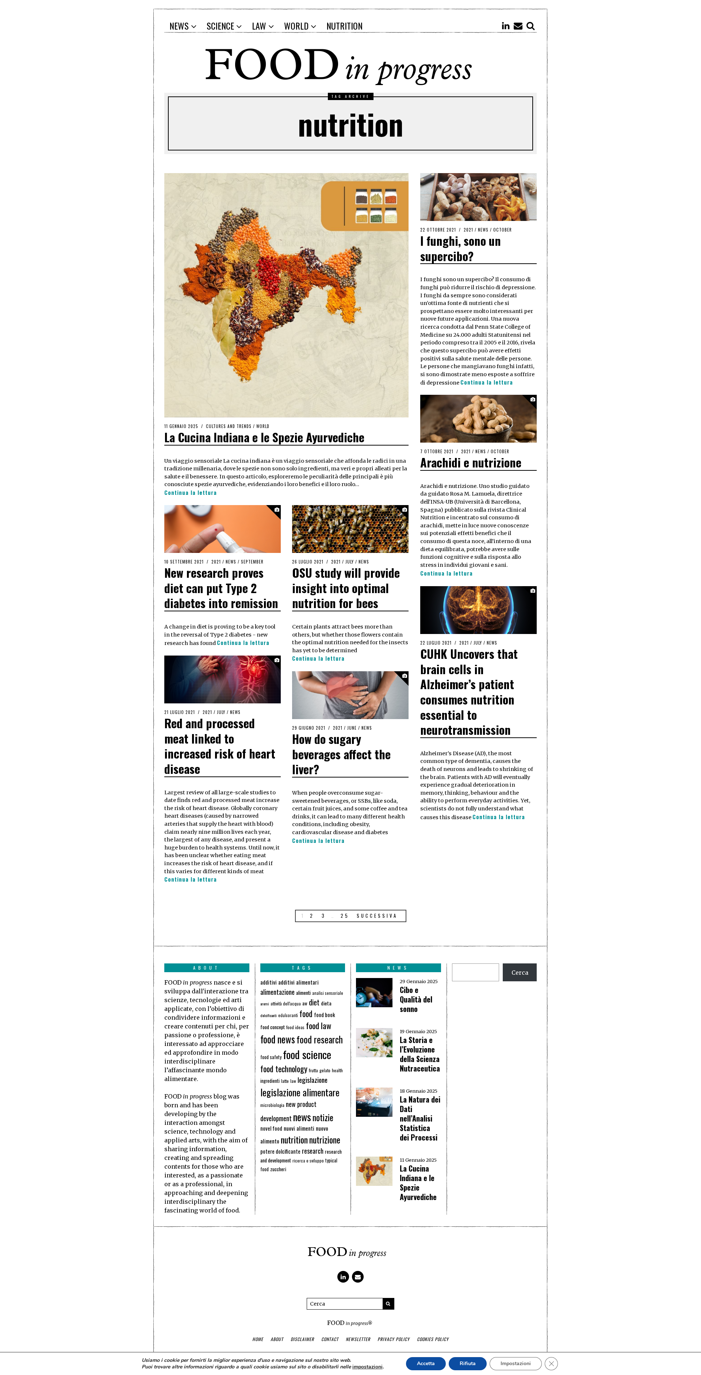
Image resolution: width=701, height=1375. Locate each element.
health (337, 1070)
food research (319, 1039)
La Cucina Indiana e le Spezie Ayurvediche (264, 437)
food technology (283, 1068)
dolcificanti (268, 1015)
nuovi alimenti (299, 1128)
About (277, 1339)
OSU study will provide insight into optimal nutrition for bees (346, 587)
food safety (270, 1057)
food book (324, 1015)
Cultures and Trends (229, 426)
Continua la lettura (190, 492)
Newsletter (358, 1339)
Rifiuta (468, 1363)
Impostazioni (516, 1363)
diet (314, 1002)
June (352, 728)
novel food (271, 1128)
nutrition (294, 1139)
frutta (313, 1070)
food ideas (295, 1027)
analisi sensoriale (327, 993)
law (293, 1081)
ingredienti (270, 1080)
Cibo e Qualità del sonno (416, 999)
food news (277, 1039)
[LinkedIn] (505, 25)
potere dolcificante (280, 1151)
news (302, 1116)
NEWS (483, 230)
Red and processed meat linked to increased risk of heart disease (219, 745)
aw (304, 1003)
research (312, 1151)
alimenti (303, 992)
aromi (264, 1004)
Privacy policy (394, 1339)
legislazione (312, 1079)
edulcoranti (288, 1015)
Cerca (520, 972)
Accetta (426, 1363)
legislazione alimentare (300, 1092)
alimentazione (277, 992)
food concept (272, 1027)
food (306, 1013)
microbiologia (272, 1105)
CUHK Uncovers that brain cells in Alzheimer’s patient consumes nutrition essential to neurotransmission (469, 691)
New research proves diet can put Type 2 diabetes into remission (221, 587)
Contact (329, 1339)
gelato (324, 1070)
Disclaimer (302, 1339)
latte (285, 1081)
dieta (326, 1003)
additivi (268, 982)
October (502, 230)
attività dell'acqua (286, 1003)
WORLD (262, 426)
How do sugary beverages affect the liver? (341, 754)
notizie (323, 1117)
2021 (468, 230)
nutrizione (324, 1139)
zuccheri (278, 1169)
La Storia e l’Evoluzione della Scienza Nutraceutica (420, 1054)
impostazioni (367, 1367)
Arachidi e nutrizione (470, 462)
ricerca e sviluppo (308, 1161)
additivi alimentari (298, 982)
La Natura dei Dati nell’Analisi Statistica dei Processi (420, 1118)
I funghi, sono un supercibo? (460, 248)
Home (257, 1339)
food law (318, 1025)
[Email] (518, 25)
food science (307, 1054)
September (252, 562)
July (349, 562)
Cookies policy (433, 1339)
